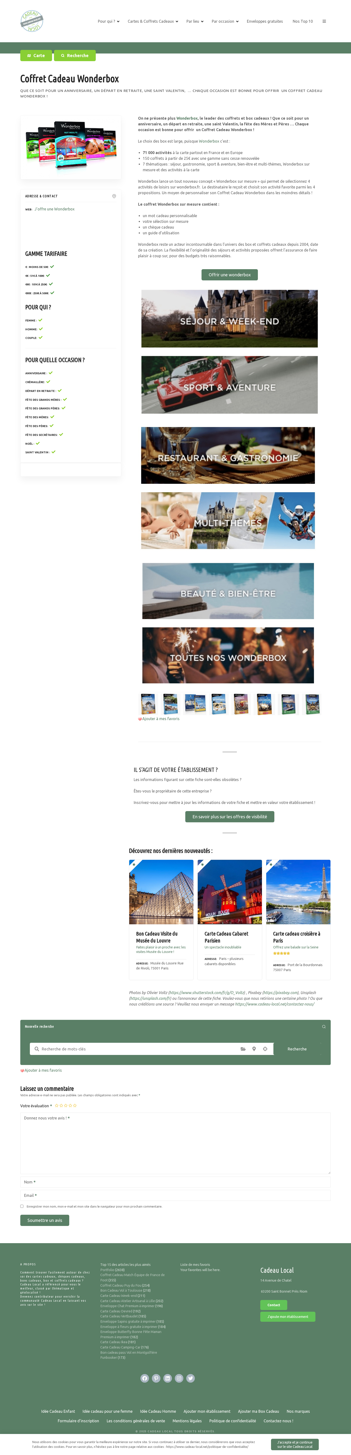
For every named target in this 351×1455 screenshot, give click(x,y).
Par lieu (192, 21)
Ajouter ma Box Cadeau (258, 1411)
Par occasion (223, 21)
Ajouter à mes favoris (161, 719)
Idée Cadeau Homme (158, 1411)
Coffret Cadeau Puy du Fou (120, 1285)
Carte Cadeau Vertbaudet (119, 1316)
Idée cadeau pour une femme (108, 1411)
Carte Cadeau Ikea (113, 1342)
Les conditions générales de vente (136, 1421)
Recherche (297, 1049)
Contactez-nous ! (278, 1421)
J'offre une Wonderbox (54, 209)
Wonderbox (187, 118)
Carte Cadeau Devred (116, 1311)
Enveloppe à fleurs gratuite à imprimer (128, 1327)
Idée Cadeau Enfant (58, 1411)
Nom (27, 1182)
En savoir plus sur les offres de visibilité (229, 816)
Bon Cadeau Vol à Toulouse (121, 1290)
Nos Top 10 (303, 21)
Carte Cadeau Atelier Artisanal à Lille (127, 1301)
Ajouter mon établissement (207, 1411)
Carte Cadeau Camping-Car (120, 1347)
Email (28, 1195)
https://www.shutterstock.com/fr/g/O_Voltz (206, 992)
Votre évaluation (35, 1106)
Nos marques (298, 1411)
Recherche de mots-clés (37, 1049)
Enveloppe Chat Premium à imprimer (127, 1306)
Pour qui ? (106, 21)
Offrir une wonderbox (230, 274)
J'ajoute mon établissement (287, 1317)
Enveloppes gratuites (265, 21)
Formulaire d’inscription (78, 1421)
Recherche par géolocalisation (265, 1049)
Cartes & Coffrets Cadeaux (151, 21)
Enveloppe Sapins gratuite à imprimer (128, 1321)
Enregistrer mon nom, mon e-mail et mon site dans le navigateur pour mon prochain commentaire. (94, 1206)
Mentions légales (187, 1421)
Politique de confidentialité (232, 1421)
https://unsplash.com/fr (150, 998)
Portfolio (107, 1270)
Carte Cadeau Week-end (118, 1296)
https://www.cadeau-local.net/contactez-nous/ (274, 1004)
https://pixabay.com (280, 992)
